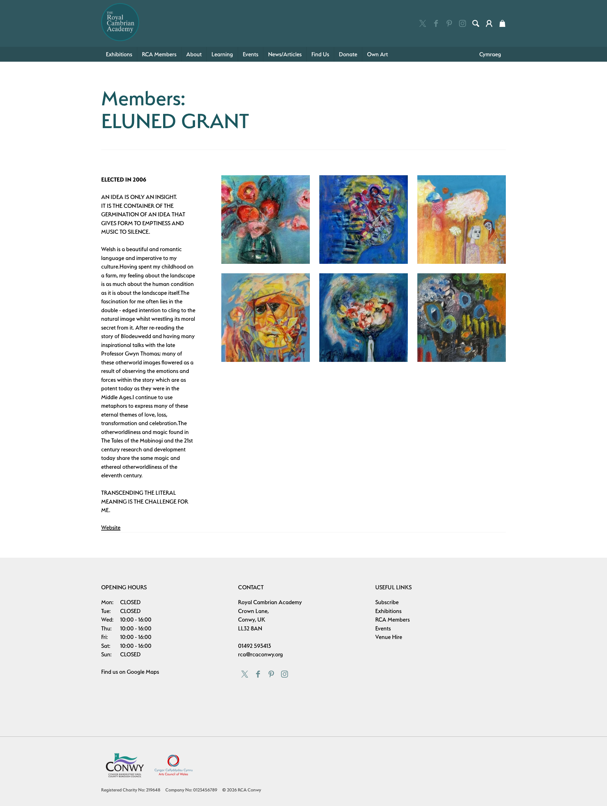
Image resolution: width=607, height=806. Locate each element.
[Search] (475, 23)
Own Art (377, 54)
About (194, 54)
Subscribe (387, 602)
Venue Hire (388, 637)
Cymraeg (490, 54)
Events (250, 54)
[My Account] (489, 23)
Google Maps (143, 671)
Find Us (320, 54)
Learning (222, 54)
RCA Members (159, 54)
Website (110, 527)
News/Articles (285, 54)
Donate (348, 54)
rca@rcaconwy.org (260, 654)
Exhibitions (119, 54)
